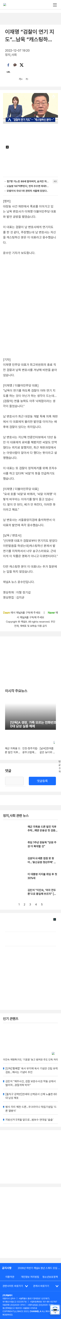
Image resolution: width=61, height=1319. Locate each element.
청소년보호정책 (50, 1276)
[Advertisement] (30, 1222)
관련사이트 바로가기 (13, 1286)
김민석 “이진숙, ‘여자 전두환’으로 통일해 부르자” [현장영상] (42, 894)
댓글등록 (42, 781)
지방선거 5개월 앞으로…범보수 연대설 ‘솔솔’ (29, 1119)
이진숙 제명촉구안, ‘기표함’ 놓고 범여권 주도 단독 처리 (30, 1059)
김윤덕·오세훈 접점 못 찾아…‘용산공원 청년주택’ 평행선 (42, 862)
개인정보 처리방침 (30, 1276)
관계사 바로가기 (41, 1286)
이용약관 (9, 1276)
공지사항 (7, 1268)
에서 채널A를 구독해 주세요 (22, 612)
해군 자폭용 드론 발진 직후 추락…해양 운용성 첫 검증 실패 (42, 830)
